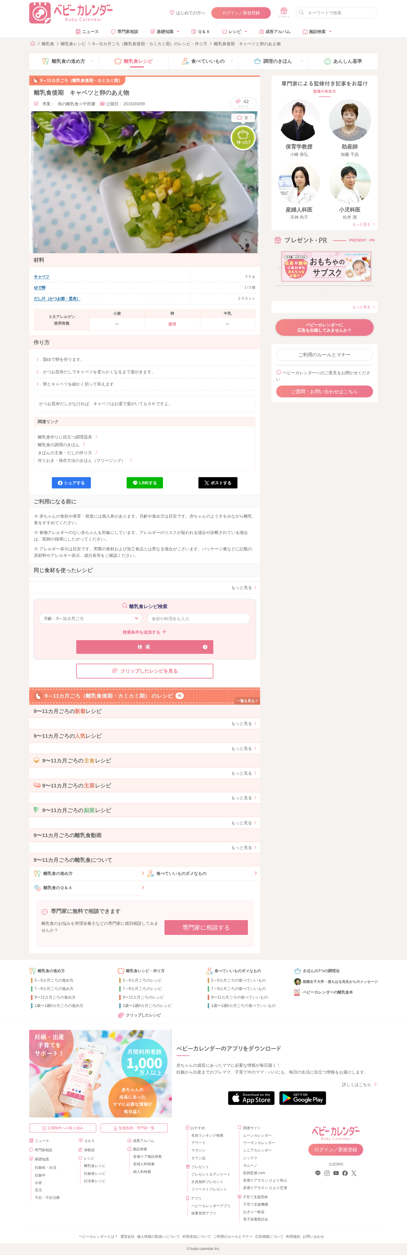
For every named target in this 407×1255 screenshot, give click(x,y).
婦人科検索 (142, 1172)
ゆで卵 (40, 288)
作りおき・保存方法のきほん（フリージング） (81, 460)
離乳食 (48, 43)
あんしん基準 (347, 61)
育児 (38, 1190)
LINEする (148, 482)
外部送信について (196, 1236)
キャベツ (41, 277)
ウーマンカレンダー (259, 1143)
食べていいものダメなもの (181, 873)
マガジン (198, 1150)
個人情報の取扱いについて (158, 1236)
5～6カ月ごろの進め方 (54, 980)
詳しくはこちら (356, 1084)
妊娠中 (40, 1175)
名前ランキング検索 (207, 1135)
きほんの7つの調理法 (321, 971)
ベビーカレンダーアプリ (211, 1206)
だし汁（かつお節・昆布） (57, 299)
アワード (198, 1143)
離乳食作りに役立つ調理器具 (65, 437)
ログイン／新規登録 (241, 12)
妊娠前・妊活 (45, 1167)
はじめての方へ (190, 12)
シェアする (74, 482)
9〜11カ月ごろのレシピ (143, 997)
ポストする (221, 482)
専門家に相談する (206, 927)
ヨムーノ (250, 1165)
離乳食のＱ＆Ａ (58, 887)
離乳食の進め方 (58, 873)
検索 (145, 646)
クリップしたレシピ (143, 1015)
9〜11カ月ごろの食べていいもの (239, 997)
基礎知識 (165, 31)
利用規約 (293, 1236)
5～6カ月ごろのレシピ (142, 980)
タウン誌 (198, 1158)
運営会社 (127, 1236)
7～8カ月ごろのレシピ (142, 988)
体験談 (89, 1150)
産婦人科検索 (144, 1164)
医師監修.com (254, 1173)
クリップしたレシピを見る (149, 670)
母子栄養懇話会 (255, 1219)
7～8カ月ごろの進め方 (54, 988)
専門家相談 (127, 31)
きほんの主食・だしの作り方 (65, 452)
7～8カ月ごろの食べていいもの (238, 988)
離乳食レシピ (73, 43)
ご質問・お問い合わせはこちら (324, 391)
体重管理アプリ (203, 1213)
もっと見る (241, 587)
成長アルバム (278, 31)
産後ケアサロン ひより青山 (264, 1180)
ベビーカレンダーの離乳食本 (328, 992)
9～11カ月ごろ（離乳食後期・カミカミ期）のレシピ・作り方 (149, 43)
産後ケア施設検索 (147, 1156)
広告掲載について (269, 1236)
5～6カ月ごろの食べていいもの (238, 980)
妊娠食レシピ (94, 1173)
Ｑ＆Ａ (204, 31)
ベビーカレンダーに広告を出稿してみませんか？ (324, 327)
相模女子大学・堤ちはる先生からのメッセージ (340, 982)
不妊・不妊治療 (47, 1198)
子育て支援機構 (255, 1204)
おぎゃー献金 (254, 1212)
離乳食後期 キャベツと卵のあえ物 (247, 43)
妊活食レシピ (94, 1181)
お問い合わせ (313, 1236)
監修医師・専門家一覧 (137, 1128)
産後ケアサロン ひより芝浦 (264, 1188)
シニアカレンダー (257, 1150)
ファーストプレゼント (209, 1189)
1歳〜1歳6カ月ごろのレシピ (147, 1005)
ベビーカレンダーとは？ (98, 1236)
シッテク (250, 1158)
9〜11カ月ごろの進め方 (55, 997)
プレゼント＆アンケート (211, 1174)
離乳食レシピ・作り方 (145, 971)
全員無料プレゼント (207, 1182)
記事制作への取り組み (65, 1128)
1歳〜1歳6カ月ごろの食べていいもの (243, 1005)
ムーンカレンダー (257, 1135)
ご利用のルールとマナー (324, 354)
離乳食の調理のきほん (59, 444)
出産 (38, 1183)
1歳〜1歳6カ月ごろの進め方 (59, 1005)
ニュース (90, 31)
